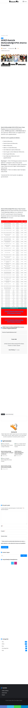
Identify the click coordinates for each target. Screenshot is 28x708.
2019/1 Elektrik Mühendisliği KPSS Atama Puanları (19, 453)
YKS (3, 641)
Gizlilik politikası (5, 690)
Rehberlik (4, 48)
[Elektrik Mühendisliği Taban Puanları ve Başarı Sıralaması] (7, 446)
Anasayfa (3, 35)
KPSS (7, 35)
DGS (3, 650)
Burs (3, 646)
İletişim (3, 694)
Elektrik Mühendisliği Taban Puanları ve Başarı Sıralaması (7, 453)
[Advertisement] (14, 18)
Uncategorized (5, 648)
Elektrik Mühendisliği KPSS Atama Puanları (6, 466)
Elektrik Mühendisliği (9, 414)
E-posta (3, 531)
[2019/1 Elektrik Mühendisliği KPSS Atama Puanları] (21, 446)
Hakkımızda (4, 692)
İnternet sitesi (4, 536)
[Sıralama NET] (14, 1)
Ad (2, 525)
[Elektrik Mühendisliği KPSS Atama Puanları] (7, 461)
